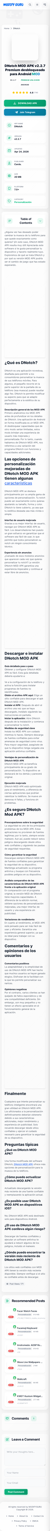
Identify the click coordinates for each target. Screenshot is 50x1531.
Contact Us (38, 1516)
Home (6, 28)
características (18, 483)
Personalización (23, 202)
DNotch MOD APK (23, 1164)
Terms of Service (26, 1526)
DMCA (35, 1521)
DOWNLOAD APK (27, 103)
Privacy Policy (20, 1521)
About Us (23, 1516)
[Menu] (45, 5)
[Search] (30, 4)
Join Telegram (27, 112)
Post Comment (16, 1492)
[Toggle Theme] (37, 4)
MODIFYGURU (35, 1507)
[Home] (13, 4)
